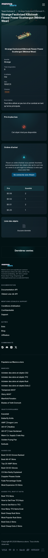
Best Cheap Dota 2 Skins (11, 526)
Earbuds (4, 444)
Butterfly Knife (7, 418)
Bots (3, 326)
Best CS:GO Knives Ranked (12, 455)
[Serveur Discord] (7, 347)
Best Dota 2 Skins (8, 522)
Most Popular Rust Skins (11, 517)
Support (4, 314)
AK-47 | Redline (8, 427)
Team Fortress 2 (8, 11)
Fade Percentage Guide (11, 481)
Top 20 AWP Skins (9, 463)
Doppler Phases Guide (10, 476)
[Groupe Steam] (2, 347)
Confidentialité (7, 310)
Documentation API (9, 290)
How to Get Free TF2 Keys (12, 500)
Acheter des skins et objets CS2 (14, 373)
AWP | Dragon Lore (9, 422)
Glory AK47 (6, 394)
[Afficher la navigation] (43, 4)
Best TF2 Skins (7, 496)
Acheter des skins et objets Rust (14, 381)
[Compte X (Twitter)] (16, 347)
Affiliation (5, 335)
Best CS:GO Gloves (9, 468)
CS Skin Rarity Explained (11, 472)
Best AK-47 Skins (8, 459)
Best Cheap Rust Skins (10, 513)
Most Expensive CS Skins (11, 485)
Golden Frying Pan (9, 440)
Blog (3, 331)
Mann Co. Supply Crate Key (12, 435)
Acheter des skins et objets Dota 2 (15, 386)
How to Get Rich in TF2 (10, 505)
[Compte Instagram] (11, 347)
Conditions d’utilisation (10, 306)
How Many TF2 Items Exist (12, 509)
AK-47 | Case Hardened (11, 431)
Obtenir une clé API (9, 294)
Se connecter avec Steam (24, 175)
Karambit (5, 414)
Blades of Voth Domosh (11, 403)
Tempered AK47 (8, 390)
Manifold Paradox (8, 398)
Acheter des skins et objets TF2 (14, 377)
